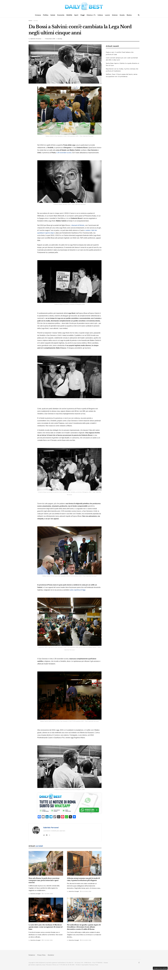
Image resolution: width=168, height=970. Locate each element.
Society (36, 20)
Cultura (100, 15)
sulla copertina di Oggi (77, 590)
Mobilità (69, 15)
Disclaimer (51, 955)
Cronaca (38, 15)
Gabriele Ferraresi (35, 38)
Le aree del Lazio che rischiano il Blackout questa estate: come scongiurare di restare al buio (46, 927)
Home (30, 20)
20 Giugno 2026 (86, 940)
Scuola (122, 15)
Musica (129, 15)
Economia (60, 15)
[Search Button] (138, 15)
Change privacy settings (160, 968)
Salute (52, 15)
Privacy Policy (41, 955)
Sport (76, 15)
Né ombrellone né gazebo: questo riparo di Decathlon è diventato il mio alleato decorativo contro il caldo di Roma (84, 927)
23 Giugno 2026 (86, 891)
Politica (45, 15)
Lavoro (107, 15)
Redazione (32, 955)
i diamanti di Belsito (77, 225)
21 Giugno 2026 (47, 940)
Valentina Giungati (35, 893)
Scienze (115, 15)
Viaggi (82, 15)
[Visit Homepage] (84, 6)
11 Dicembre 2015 (50, 38)
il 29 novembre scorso (64, 152)
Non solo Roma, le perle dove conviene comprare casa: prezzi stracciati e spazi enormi (44, 880)
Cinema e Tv (91, 15)
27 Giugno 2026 (48, 893)
